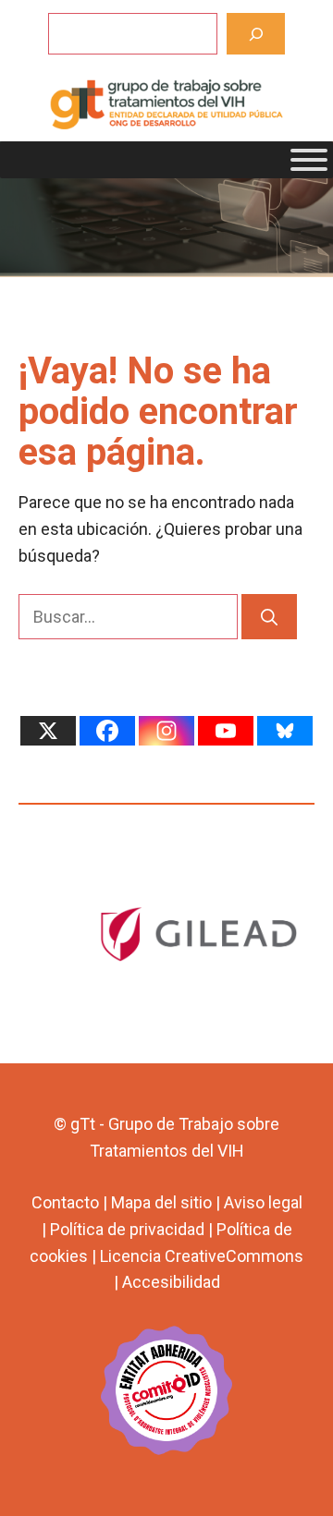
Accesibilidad (171, 1282)
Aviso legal (263, 1202)
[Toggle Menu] (308, 160)
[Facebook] (107, 731)
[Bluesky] (285, 731)
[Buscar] (256, 34)
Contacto (65, 1202)
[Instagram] (166, 731)
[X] (48, 731)
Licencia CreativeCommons (201, 1256)
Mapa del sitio (161, 1202)
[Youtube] (225, 731)
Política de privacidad (127, 1229)
